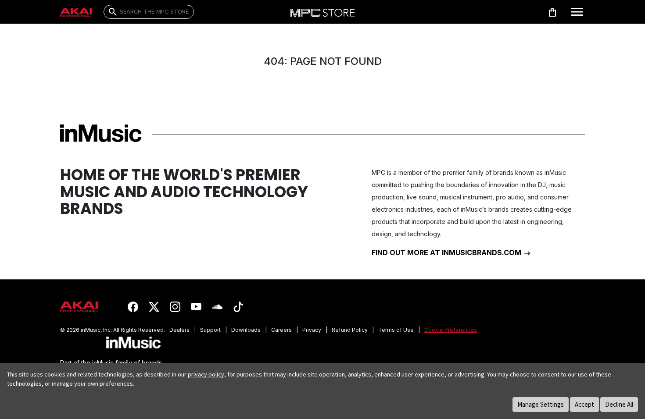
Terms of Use (396, 330)
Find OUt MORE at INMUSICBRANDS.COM (447, 252)
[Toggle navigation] (577, 12)
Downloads (246, 330)
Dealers (179, 330)
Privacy (311, 330)
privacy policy (206, 374)
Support (210, 330)
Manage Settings (540, 404)
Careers (281, 330)
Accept (584, 404)
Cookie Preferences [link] (450, 330)
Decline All (619, 404)
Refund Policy (350, 330)
